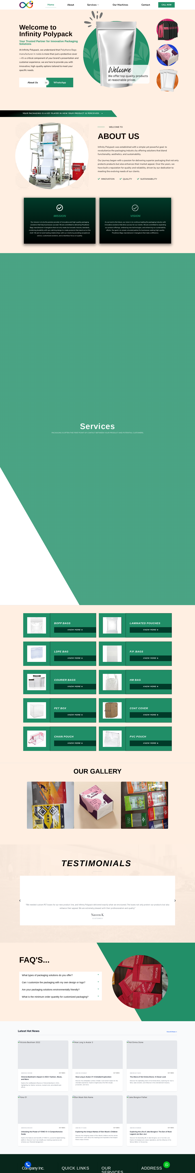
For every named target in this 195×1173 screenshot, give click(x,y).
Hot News (62, 1073)
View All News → (172, 1031)
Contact (145, 4)
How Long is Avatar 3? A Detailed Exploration (93, 1077)
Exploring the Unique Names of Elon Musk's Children (96, 1132)
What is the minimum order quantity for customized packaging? (55, 996)
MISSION (60, 216)
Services (92, 4)
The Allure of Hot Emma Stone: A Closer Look (148, 1077)
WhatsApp (60, 82)
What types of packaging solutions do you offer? (47, 975)
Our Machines (120, 4)
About (70, 4)
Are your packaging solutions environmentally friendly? (51, 989)
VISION (135, 216)
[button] (25, 805)
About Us (33, 82)
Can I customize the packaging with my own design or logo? (53, 982)
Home (50, 4)
